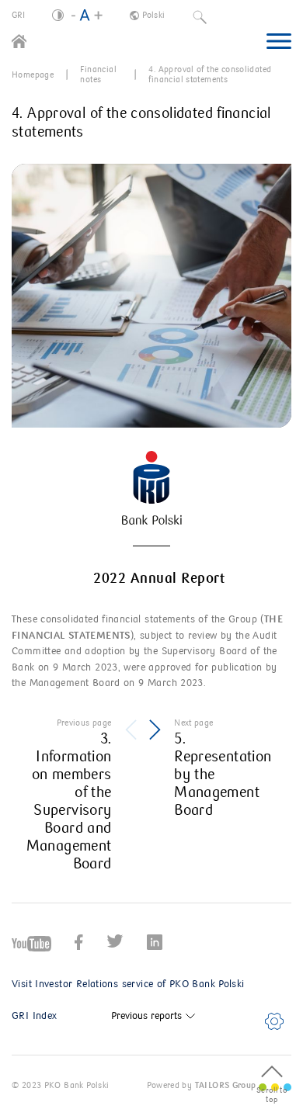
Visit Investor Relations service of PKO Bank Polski (128, 984)
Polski (153, 15)
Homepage (33, 75)
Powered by (201, 1085)
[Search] (199, 15)
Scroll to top (271, 1095)
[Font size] (87, 15)
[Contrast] (58, 15)
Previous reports (146, 1016)
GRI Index (34, 1016)
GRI (18, 15)
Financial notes (98, 74)
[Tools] (274, 1021)
